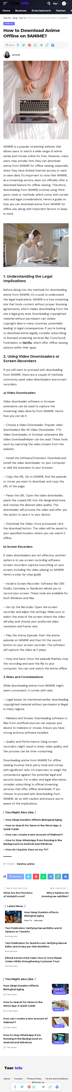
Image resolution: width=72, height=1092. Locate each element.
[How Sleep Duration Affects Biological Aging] (13, 917)
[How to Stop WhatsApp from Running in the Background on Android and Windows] (60, 1038)
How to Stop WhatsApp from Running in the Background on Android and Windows (22, 1038)
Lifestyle (38, 920)
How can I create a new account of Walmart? (34, 834)
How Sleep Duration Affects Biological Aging (34, 819)
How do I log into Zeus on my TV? (27, 849)
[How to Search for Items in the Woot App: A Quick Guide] (60, 1005)
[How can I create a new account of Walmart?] (60, 1022)
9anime (21, 863)
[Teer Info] (19, 3)
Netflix (27, 343)
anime (30, 863)
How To (9, 23)
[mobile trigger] (6, 3)
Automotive (11, 936)
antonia (16, 54)
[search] (48, 3)
